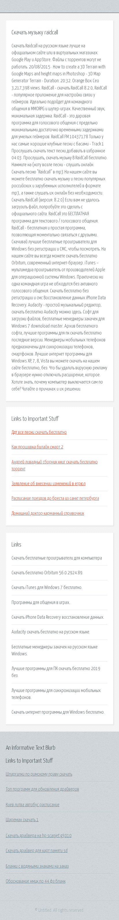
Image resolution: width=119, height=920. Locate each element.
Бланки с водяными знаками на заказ (37, 866)
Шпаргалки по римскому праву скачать (39, 774)
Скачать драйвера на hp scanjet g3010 (39, 835)
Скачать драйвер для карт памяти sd (37, 850)
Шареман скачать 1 (22, 820)
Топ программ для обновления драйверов (42, 789)
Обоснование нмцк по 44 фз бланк (36, 881)
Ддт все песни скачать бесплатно (39, 432)
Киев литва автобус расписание (33, 805)
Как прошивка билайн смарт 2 (37, 447)
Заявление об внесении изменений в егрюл (48, 483)
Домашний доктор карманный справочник (48, 513)
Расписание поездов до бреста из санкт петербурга (55, 498)
